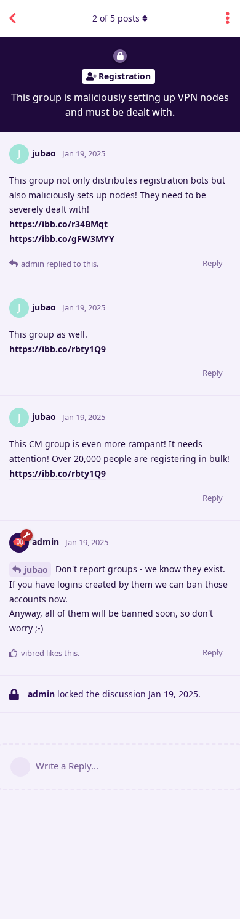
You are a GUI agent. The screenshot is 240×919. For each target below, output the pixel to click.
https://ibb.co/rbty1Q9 (57, 349)
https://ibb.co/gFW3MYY (61, 239)
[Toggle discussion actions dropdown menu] (227, 18)
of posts (116, 18)
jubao (36, 569)
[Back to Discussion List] (12, 18)
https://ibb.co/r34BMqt (58, 224)
